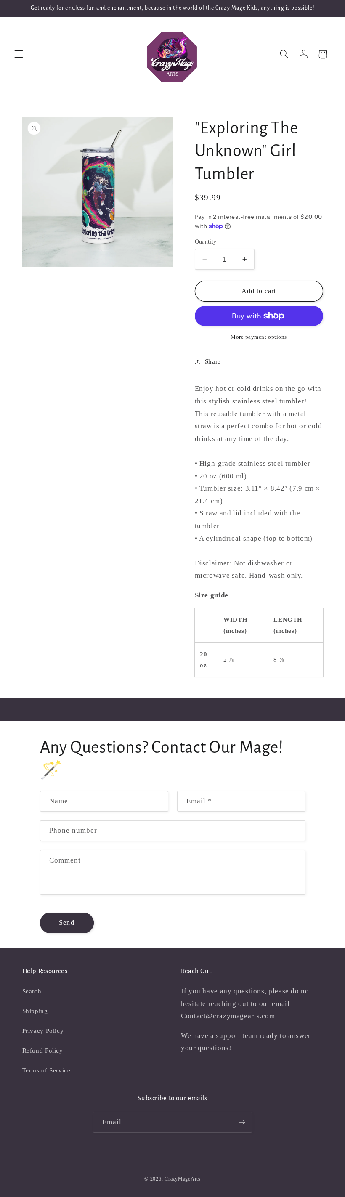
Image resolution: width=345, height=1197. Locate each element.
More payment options (259, 337)
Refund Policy (42, 1050)
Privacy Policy (43, 1030)
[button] (18, 54)
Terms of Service (46, 1070)
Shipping (35, 1011)
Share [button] (213, 361)
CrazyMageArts (183, 1178)
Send (66, 922)
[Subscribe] (242, 1122)
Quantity (206, 242)
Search (32, 991)
